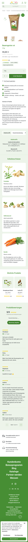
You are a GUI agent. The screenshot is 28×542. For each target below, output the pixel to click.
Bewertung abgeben (14, 322)
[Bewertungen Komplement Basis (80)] (7, 296)
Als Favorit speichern (9, 81)
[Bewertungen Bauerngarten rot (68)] (5, 60)
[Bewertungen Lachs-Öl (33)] (19, 296)
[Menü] (3, 2)
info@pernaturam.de (14, 502)
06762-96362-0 (14, 500)
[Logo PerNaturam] (14, 3)
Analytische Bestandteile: (14, 142)
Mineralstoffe (14, 149)
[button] (4, 6)
